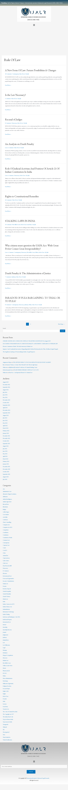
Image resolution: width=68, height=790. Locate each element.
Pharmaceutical (6, 670)
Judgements (5, 635)
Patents (4, 668)
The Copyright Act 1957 (8, 714)
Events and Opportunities (8, 578)
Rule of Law (22, 74)
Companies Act (6, 524)
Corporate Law (6, 545)
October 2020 (6, 471)
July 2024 (5, 392)
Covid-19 (5, 550)
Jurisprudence (6, 640)
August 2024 (6, 389)
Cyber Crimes (6, 560)
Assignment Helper (7, 362)
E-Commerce (6, 571)
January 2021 (6, 464)
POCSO (5, 673)
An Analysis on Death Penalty (19, 144)
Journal (4, 632)
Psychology (5, 681)
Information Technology (8, 611)
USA (4, 734)
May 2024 (5, 397)
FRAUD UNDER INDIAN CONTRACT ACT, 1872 (26, 370)
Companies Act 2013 (7, 527)
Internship (5, 627)
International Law (7, 622)
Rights (4, 693)
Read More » (8, 85)
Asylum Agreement (7, 501)
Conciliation (5, 532)
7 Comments (8, 277)
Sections (4, 704)
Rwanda (5, 699)
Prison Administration (7, 678)
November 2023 (6, 400)
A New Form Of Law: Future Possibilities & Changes (30, 70)
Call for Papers (6, 512)
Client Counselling (7, 522)
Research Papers (6, 688)
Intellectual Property (7, 619)
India (4, 601)
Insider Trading (6, 614)
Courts (4, 547)
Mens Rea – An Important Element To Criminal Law (20, 372)
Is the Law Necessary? (15, 95)
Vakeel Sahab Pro (6, 737)
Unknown (5, 367)
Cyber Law (5, 563)
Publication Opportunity (8, 683)
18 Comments (8, 74)
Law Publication (6, 645)
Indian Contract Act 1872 (8, 604)
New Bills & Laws (16, 224)
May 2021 (5, 453)
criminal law (5, 555)
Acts (4, 489)
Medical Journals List (7, 370)
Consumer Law (6, 540)
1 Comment (8, 98)
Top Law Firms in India (8, 719)
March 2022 (5, 428)
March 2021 (5, 459)
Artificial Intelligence (7, 499)
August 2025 (6, 382)
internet (4, 624)
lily (3, 364)
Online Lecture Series (7, 665)
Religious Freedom (7, 686)
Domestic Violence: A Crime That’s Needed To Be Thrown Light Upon (21, 364)
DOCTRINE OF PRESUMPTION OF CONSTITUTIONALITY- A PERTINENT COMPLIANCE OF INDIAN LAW (30, 343)
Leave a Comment (9, 147)
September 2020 (6, 474)
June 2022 (5, 420)
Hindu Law (5, 599)
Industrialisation (6, 609)
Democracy (14, 123)
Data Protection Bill (7, 565)
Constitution (5, 535)
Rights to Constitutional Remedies (22, 196)
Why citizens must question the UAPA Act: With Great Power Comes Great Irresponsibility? (32, 247)
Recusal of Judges (13, 119)
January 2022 (6, 433)
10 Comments (8, 224)
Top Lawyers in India (7, 722)
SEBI (4, 701)
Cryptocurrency (6, 558)
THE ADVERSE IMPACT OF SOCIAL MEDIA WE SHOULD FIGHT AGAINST (32, 362)
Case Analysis (6, 514)
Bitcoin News (6, 504)
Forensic (4, 586)
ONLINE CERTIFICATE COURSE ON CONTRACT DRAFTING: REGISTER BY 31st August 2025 (27, 341)
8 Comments (8, 123)
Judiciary (14, 277)
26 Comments (8, 200)
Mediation (5, 653)
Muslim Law (5, 660)
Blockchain (5, 507)
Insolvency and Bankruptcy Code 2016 (11, 617)
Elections (5, 573)
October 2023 (6, 402)
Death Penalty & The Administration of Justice (28, 273)
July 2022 (5, 418)
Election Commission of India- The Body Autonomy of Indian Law (17, 346)
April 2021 (5, 456)
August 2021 (6, 446)
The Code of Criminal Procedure (10, 711)
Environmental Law (7, 576)
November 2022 (6, 410)
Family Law (5, 583)
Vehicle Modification (7, 740)
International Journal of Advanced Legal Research (38, 778)
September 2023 (6, 405)
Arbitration (5, 496)
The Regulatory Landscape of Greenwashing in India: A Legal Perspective (19, 352)
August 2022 (6, 415)
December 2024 (6, 384)
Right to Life (6, 691)
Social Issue (29, 224)
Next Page (61, 324)
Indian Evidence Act (7, 606)
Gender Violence (6, 596)
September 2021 (6, 443)
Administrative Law (7, 491)
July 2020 (5, 479)
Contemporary (15, 74)
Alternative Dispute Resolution (9, 494)
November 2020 (6, 469)
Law (4, 642)
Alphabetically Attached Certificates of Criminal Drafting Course (23, 367)
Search (4, 328)
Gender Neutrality (7, 594)
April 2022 (5, 425)
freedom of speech (7, 588)
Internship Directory (7, 629)
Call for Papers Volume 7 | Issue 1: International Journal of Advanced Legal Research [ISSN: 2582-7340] (31, 3)
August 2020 (6, 477)
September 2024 (6, 387)
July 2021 (5, 448)
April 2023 (5, 407)
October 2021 (6, 441)
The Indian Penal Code (8, 717)
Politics (36, 252)
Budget (4, 509)
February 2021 (6, 461)
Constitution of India (7, 537)
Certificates (5, 519)
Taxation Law (6, 709)
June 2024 (5, 395)
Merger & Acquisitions (8, 655)
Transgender (5, 724)
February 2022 (6, 430)
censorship (5, 517)
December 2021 (6, 436)
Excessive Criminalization (8, 581)
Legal (4, 647)
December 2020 (6, 466)
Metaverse (5, 658)
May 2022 (5, 423)
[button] (34, 25)
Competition (5, 530)
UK (3, 729)
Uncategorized (6, 732)
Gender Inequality (7, 591)
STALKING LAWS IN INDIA (20, 221)
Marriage (5, 650)
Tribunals (5, 727)
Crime (4, 553)
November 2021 (6, 438)
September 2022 (6, 413)
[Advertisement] (34, 39)
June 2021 (5, 451)
